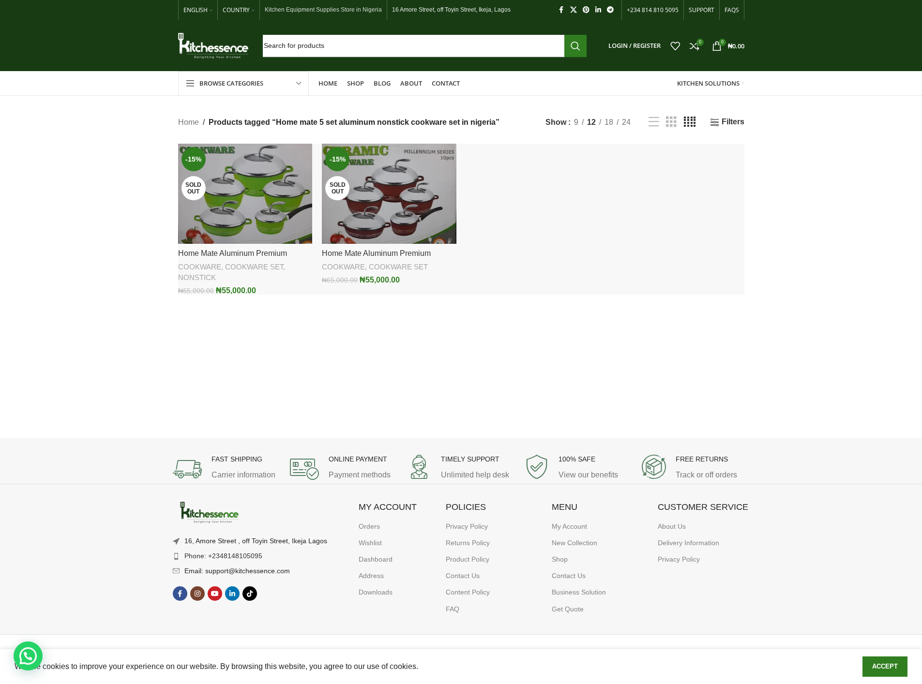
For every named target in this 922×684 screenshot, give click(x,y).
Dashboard (376, 559)
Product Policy (467, 559)
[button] (28, 655)
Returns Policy (468, 543)
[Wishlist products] (675, 46)
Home (188, 122)
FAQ (452, 609)
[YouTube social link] (215, 593)
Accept (885, 666)
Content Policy (468, 592)
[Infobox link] (226, 469)
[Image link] (209, 513)
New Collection (574, 543)
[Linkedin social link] (598, 9)
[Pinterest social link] (586, 9)
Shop (560, 559)
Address (371, 576)
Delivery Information (688, 543)
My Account (569, 526)
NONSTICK (197, 277)
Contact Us (463, 576)
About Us (672, 526)
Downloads (376, 592)
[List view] (654, 122)
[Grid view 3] (671, 122)
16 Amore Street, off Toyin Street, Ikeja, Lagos (451, 9)
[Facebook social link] (561, 9)
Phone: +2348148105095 (223, 556)
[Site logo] (213, 45)
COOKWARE (199, 267)
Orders (369, 526)
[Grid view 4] (689, 122)
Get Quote (568, 609)
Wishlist (370, 543)
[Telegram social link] (610, 9)
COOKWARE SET (254, 267)
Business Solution (579, 592)
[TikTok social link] (249, 593)
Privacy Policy (467, 526)
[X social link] (573, 9)
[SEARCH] (575, 46)
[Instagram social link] (197, 593)
